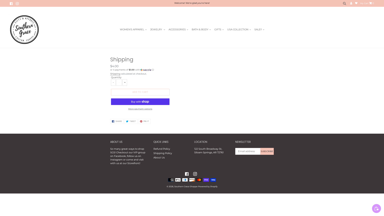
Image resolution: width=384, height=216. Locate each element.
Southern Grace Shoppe (186, 186)
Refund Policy (161, 148)
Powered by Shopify (208, 186)
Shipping (115, 73)
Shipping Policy (162, 153)
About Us (159, 157)
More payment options (140, 109)
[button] (150, 69)
